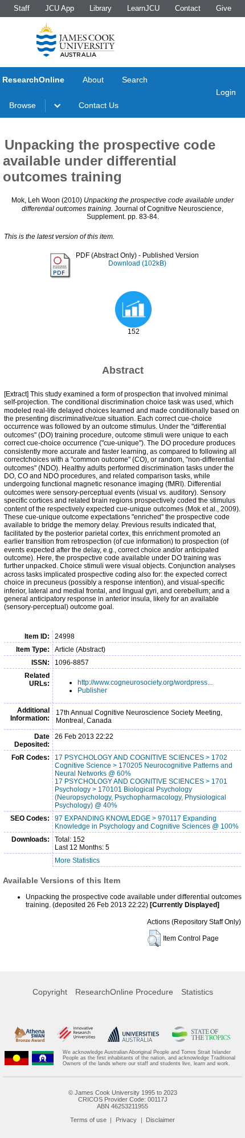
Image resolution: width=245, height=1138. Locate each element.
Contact (188, 8)
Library (100, 8)
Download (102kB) (137, 263)
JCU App (59, 8)
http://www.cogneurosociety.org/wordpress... (145, 682)
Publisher (92, 690)
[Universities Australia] (133, 1034)
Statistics (197, 991)
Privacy (126, 1119)
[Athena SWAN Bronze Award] (29, 1034)
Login (226, 92)
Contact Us (99, 105)
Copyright (49, 991)
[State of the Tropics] (201, 1034)
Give (223, 8)
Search (135, 79)
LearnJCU (143, 8)
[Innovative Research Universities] (76, 1034)
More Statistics (77, 860)
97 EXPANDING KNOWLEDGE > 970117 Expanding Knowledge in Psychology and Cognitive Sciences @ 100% (147, 822)
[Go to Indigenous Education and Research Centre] (16, 1058)
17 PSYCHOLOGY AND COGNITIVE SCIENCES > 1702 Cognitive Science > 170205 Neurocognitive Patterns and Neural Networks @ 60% (143, 765)
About (93, 79)
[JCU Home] (75, 39)
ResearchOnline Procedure (124, 991)
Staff (22, 8)
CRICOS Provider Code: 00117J (123, 1099)
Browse (22, 105)
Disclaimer (160, 1119)
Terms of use (88, 1119)
